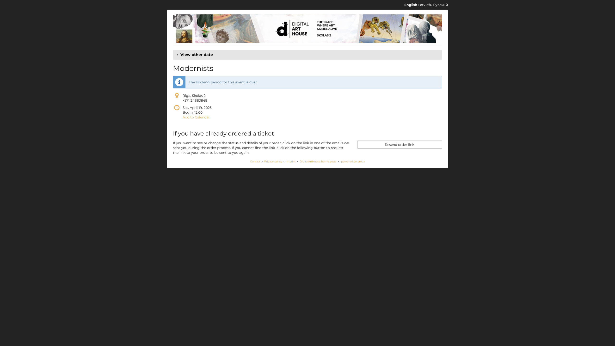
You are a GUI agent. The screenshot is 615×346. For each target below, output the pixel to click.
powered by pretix (353, 161)
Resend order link (399, 144)
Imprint (290, 161)
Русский (440, 5)
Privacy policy (273, 161)
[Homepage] (307, 28)
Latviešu (425, 5)
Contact (255, 161)
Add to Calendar (196, 117)
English (410, 5)
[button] (307, 54)
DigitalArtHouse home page (318, 161)
